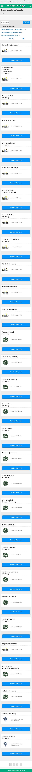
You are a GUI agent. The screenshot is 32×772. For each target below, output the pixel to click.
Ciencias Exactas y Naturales (9, 35)
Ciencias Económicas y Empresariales (12, 29)
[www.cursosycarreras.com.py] (16, 6)
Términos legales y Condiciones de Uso (16, 770)
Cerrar (17, 2)
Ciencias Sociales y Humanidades (11, 32)
